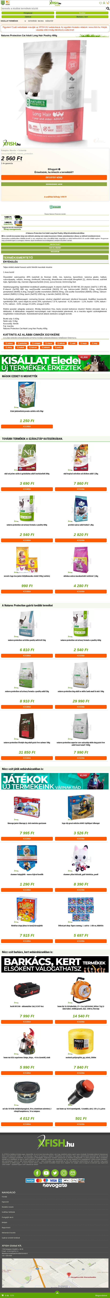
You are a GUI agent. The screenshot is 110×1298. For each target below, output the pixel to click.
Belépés (4, 1222)
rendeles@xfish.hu (13, 1251)
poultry (59, 347)
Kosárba (27, 426)
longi (95, 343)
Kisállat (82, 13)
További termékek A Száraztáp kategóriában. (32, 438)
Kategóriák (32, 21)
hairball (21, 347)
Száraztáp (22, 150)
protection (23, 343)
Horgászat (28, 13)
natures (10, 343)
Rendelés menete (8, 1207)
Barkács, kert (82, 17)
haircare (34, 347)
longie (84, 343)
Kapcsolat (5, 1202)
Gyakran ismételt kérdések (11, 1238)
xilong (9, 347)
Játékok (28, 17)
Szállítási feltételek (8, 1212)
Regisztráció (6, 1228)
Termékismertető (18, 257)
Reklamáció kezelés (9, 1233)
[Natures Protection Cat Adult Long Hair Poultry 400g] (55, 146)
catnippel (37, 343)
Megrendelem (101, 1295)
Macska (13, 150)
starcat (49, 343)
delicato (62, 343)
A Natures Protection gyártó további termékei (27, 605)
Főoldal (4, 1197)
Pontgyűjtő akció (7, 1217)
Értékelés (10, 261)
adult (73, 343)
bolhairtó (46, 347)
